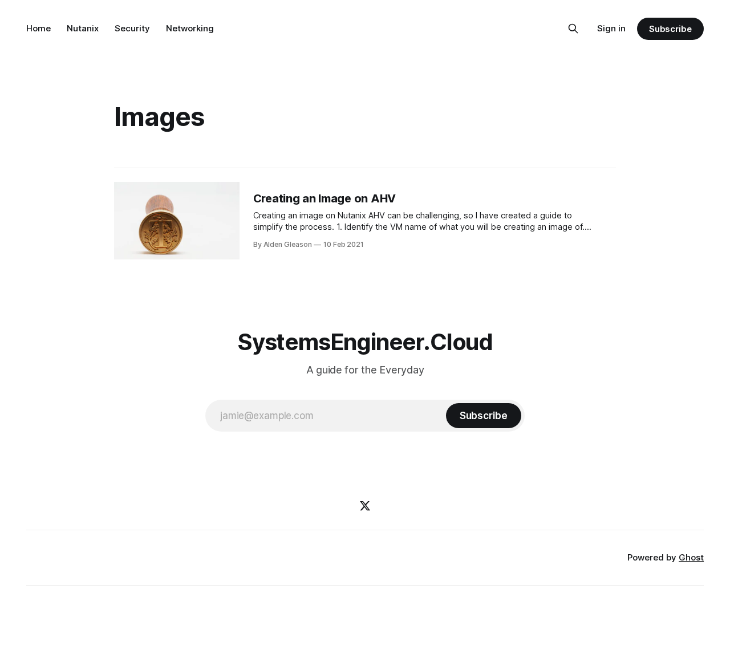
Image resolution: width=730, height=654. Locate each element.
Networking (190, 28)
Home (38, 28)
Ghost (691, 557)
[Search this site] (573, 28)
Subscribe (670, 28)
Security (132, 28)
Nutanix (83, 28)
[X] (365, 505)
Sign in (611, 28)
